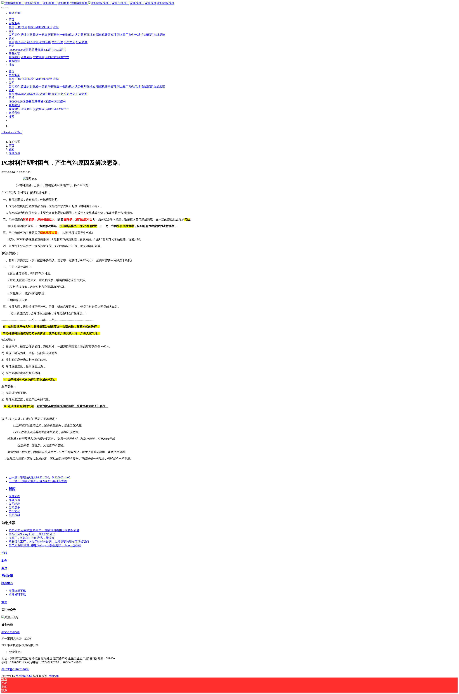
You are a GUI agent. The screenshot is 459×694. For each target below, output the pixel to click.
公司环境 (14, 503)
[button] (7, 132)
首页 (11, 19)
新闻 (11, 149)
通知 (4, 602)
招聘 (4, 552)
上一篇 (39, 477)
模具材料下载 (17, 594)
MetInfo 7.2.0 (24, 675)
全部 (11, 27)
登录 (11, 13)
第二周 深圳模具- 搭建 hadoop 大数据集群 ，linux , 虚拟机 (45, 545)
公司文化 (14, 511)
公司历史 (14, 507)
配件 (4, 560)
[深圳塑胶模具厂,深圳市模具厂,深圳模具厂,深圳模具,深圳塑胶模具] (229, 3)
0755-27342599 (10, 632)
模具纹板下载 (17, 590)
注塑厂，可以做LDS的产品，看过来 (31, 537)
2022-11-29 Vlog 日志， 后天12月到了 (32, 534)
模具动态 (14, 496)
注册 (18, 13)
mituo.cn (54, 675)
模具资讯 (14, 153)
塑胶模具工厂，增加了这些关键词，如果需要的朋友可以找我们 (49, 541)
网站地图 (7, 575)
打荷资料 (14, 515)
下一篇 (38, 481)
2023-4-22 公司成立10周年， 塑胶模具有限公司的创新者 (44, 530)
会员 (4, 568)
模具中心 (7, 583)
